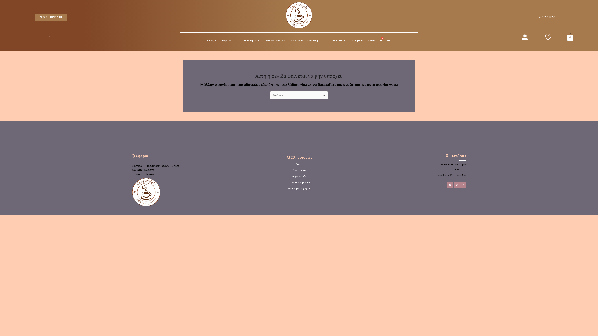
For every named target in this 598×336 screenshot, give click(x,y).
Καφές (210, 40)
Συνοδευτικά (336, 40)
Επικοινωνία (299, 170)
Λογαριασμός (299, 176)
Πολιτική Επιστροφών (299, 188)
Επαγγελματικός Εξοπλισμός (306, 40)
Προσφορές (357, 40)
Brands (371, 40)
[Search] (48, 37)
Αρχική (299, 164)
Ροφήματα (227, 40)
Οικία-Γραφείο (249, 40)
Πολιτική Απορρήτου (299, 182)
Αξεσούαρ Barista (274, 40)
